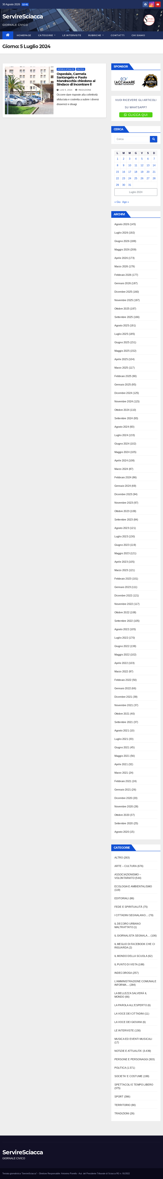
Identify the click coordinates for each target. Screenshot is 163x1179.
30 (123, 185)
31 (129, 185)
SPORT (119, 1096)
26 (142, 178)
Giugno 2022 (121, 646)
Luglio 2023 (121, 536)
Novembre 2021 (123, 705)
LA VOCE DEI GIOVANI (128, 1022)
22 (117, 178)
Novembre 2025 (123, 300)
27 (148, 178)
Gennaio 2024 (122, 485)
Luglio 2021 (121, 739)
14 (154, 165)
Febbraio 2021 (122, 781)
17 (129, 172)
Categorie (46, 35)
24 (129, 178)
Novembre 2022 (123, 604)
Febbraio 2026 (122, 275)
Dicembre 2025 (123, 291)
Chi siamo (138, 35)
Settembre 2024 (123, 418)
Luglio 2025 (121, 334)
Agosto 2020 (121, 831)
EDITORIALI (121, 898)
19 (142, 172)
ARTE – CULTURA (125, 866)
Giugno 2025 (121, 342)
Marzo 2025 (121, 367)
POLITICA (80, 69)
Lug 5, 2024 (66, 90)
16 (123, 172)
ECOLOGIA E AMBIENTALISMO (133, 886)
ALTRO (118, 857)
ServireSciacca (22, 16)
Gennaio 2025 (122, 384)
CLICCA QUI (138, 115)
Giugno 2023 (121, 545)
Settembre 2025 (123, 317)
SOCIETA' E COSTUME (128, 1076)
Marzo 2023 (121, 570)
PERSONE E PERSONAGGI (131, 1059)
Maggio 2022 (122, 654)
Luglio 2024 (121, 435)
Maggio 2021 (122, 756)
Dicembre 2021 (123, 696)
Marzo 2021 (121, 772)
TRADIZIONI (121, 1113)
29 (117, 185)
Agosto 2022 (121, 629)
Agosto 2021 (121, 730)
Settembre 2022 (123, 621)
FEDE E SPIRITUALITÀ (128, 906)
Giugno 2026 (121, 241)
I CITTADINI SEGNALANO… (131, 915)
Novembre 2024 (123, 401)
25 (135, 178)
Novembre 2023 (123, 502)
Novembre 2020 (123, 806)
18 (135, 172)
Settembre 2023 (123, 519)
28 (154, 178)
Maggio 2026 (122, 249)
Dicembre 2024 (123, 393)
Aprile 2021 (121, 764)
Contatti (117, 35)
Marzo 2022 (121, 671)
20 (148, 172)
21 (154, 172)
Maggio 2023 (122, 553)
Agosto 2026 (121, 224)
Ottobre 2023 (121, 511)
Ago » (125, 202)
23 (123, 178)
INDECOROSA (123, 973)
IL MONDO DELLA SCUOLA (130, 956)
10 (129, 165)
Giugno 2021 (121, 747)
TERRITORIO (122, 1105)
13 (148, 165)
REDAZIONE (84, 90)
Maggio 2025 (122, 350)
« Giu (117, 202)
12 (142, 165)
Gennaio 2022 (122, 688)
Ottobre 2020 (121, 815)
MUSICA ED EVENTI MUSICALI (133, 1039)
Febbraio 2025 (122, 376)
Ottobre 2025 (121, 308)
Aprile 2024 (121, 460)
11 (136, 165)
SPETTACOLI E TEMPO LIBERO (133, 1084)
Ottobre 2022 (121, 612)
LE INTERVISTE (71, 35)
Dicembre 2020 (123, 798)
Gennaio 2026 (122, 283)
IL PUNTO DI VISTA (126, 964)
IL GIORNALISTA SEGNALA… (132, 935)
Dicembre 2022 (123, 595)
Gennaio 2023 (122, 587)
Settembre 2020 (123, 823)
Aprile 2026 (121, 258)
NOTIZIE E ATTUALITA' (66, 69)
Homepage (24, 35)
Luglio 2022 (121, 637)
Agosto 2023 (121, 528)
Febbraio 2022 (122, 680)
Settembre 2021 (123, 722)
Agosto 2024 (121, 426)
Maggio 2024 (122, 452)
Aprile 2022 (121, 663)
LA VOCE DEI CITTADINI (129, 1013)
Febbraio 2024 (122, 477)
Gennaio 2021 (122, 789)
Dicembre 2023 (123, 494)
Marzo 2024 (121, 469)
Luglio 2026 (121, 232)
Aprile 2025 (121, 359)
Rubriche (95, 35)
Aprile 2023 (121, 561)
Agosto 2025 (121, 325)
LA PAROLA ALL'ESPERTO (130, 1005)
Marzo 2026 (121, 266)
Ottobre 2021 (121, 713)
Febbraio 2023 (122, 578)
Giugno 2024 (121, 443)
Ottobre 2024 (121, 410)
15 (117, 172)
